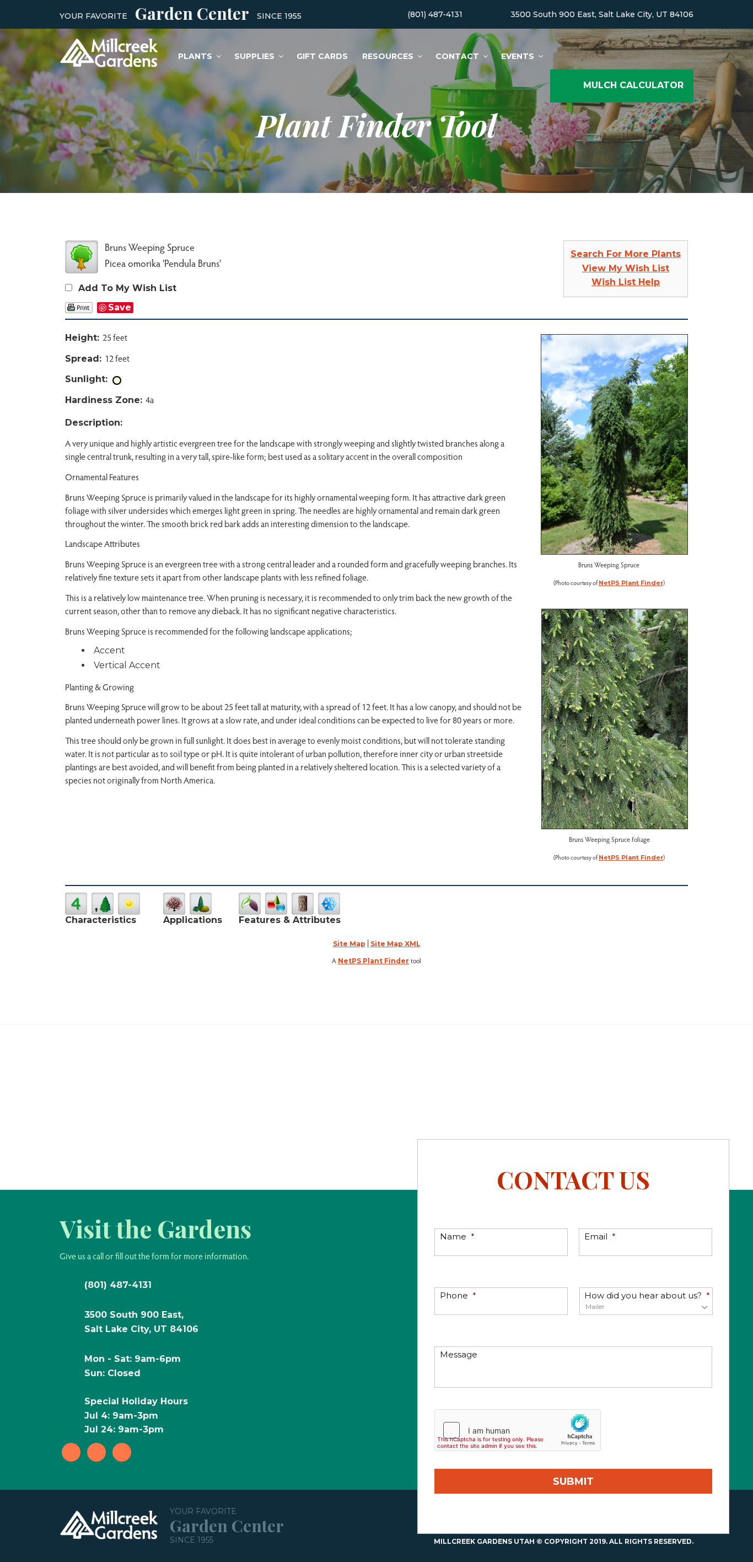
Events (517, 56)
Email (600, 1236)
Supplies (254, 56)
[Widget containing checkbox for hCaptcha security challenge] (517, 1430)
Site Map (349, 944)
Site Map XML (395, 944)
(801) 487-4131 (434, 14)
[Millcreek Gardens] (109, 52)
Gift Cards (322, 56)
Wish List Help (625, 282)
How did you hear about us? (647, 1295)
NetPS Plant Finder (631, 583)
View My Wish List (625, 268)
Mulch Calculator (633, 85)
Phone (458, 1295)
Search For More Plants (626, 254)
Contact (457, 56)
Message (458, 1354)
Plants (195, 56)
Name (457, 1236)
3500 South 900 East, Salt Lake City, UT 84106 (601, 14)
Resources (387, 56)
